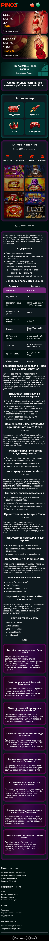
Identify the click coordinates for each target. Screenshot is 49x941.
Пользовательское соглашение (13, 873)
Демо (14, 173)
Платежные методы (9, 900)
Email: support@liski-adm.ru (11, 926)
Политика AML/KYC (8, 881)
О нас (3, 891)
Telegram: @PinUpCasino (11, 929)
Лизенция (5, 910)
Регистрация (20, 938)
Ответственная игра (9, 878)
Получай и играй (10, 56)
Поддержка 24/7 (7, 916)
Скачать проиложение (9, 894)
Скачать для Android (25, 73)
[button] (45, 931)
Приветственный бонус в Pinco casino (22, 270)
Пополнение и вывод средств (19, 273)
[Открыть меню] (45, 5)
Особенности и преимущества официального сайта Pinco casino (21, 263)
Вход (32, 938)
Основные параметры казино (19, 253)
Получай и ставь (10, 31)
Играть (14, 170)
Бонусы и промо (7, 897)
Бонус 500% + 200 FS (24, 226)
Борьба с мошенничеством (11, 913)
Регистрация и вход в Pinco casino (21, 267)
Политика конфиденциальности (13, 875)
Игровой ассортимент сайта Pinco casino (24, 276)
